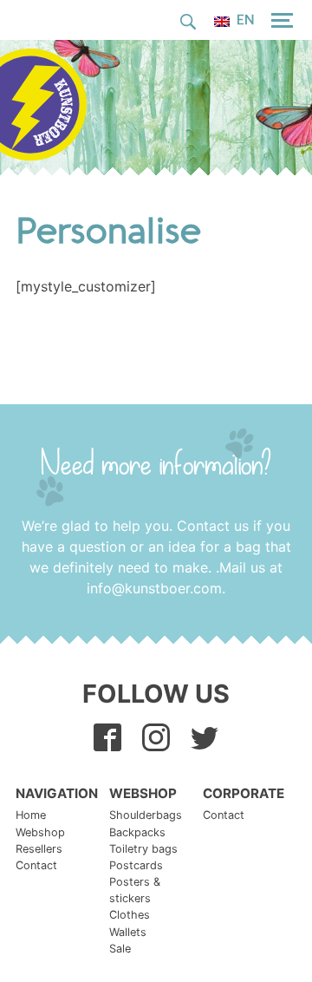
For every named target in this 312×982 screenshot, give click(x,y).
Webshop (40, 832)
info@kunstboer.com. (156, 588)
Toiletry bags (143, 848)
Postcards (136, 865)
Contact (36, 865)
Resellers (39, 848)
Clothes (129, 914)
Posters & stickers (134, 890)
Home (31, 815)
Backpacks (137, 832)
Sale (120, 948)
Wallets (127, 932)
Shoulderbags (145, 815)
